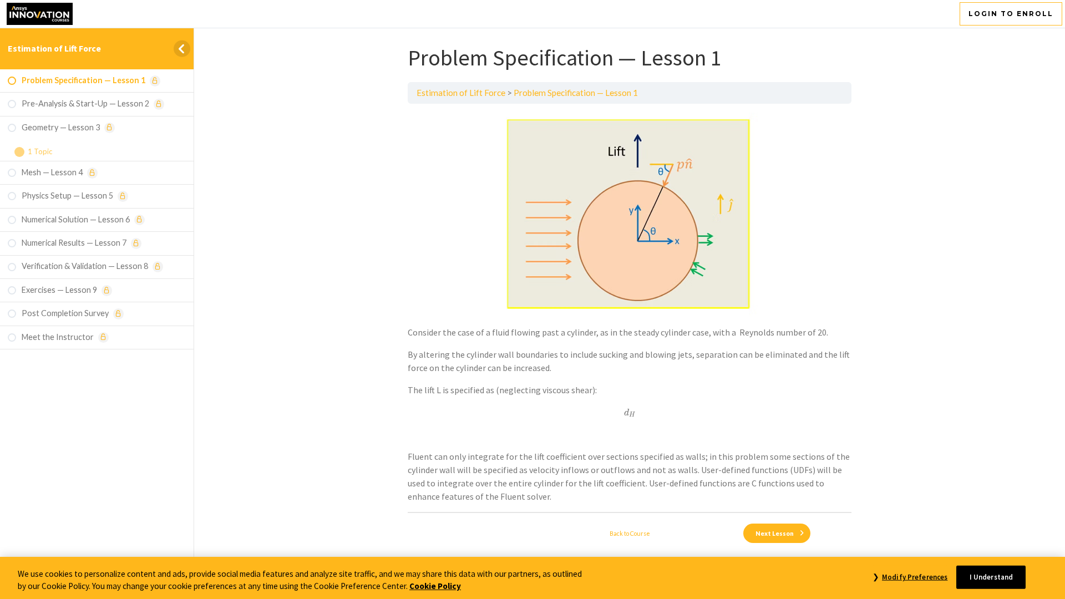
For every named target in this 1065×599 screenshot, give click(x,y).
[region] (532, 578)
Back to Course (630, 533)
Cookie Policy (435, 586)
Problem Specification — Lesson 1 (576, 93)
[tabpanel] (629, 308)
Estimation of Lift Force (54, 48)
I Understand (991, 577)
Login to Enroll (1010, 13)
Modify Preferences (914, 577)
